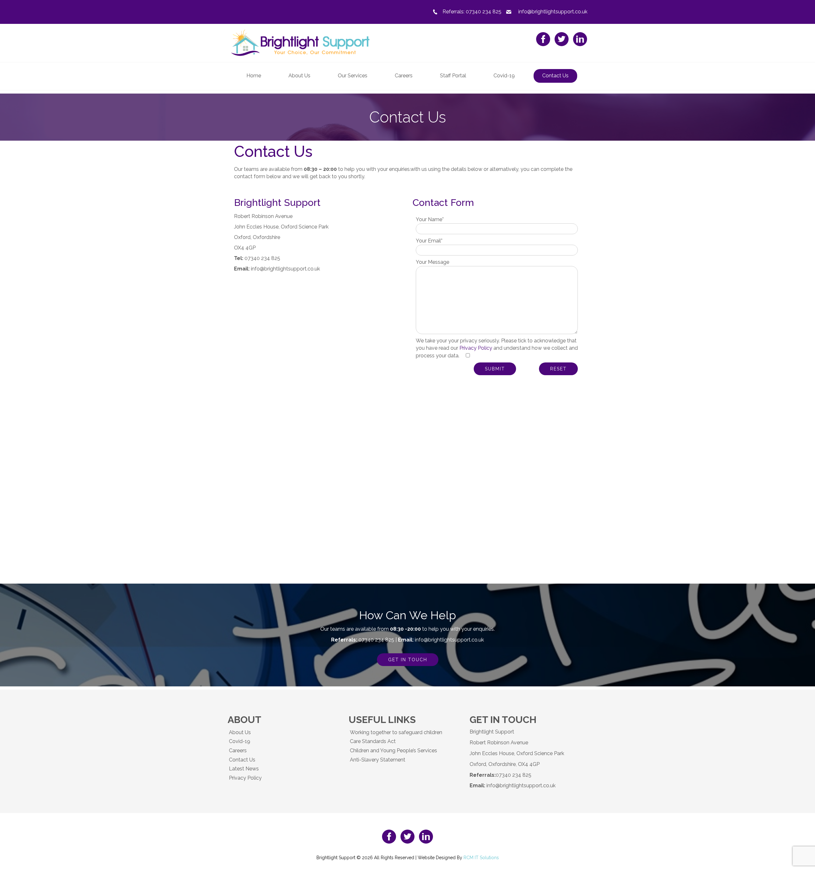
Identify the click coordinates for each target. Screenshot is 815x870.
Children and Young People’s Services (393, 750)
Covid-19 (239, 741)
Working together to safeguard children (396, 732)
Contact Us (242, 760)
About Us (240, 732)
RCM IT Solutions (481, 857)
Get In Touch (407, 659)
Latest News (244, 769)
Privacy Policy (475, 348)
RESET (558, 368)
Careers (238, 750)
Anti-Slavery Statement (377, 760)
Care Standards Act (373, 741)
